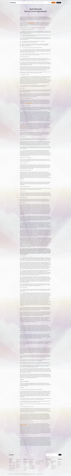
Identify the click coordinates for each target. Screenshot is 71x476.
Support (26, 454)
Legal (24, 465)
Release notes (53, 468)
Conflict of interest (38, 462)
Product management (32, 468)
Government (25, 468)
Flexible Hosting (53, 465)
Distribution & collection (12, 462)
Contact (59, 462)
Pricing (38, 2)
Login (50, 2)
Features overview (18, 459)
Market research (31, 462)
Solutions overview (31, 459)
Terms (58, 465)
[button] (23, 2)
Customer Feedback (31, 465)
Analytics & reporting (12, 465)
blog (46, 462)
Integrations (52, 462)
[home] (13, 2)
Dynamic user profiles (12, 468)
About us (59, 461)
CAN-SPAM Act (23, 126)
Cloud (17, 462)
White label (17, 465)
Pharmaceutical (26, 462)
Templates (47, 465)
